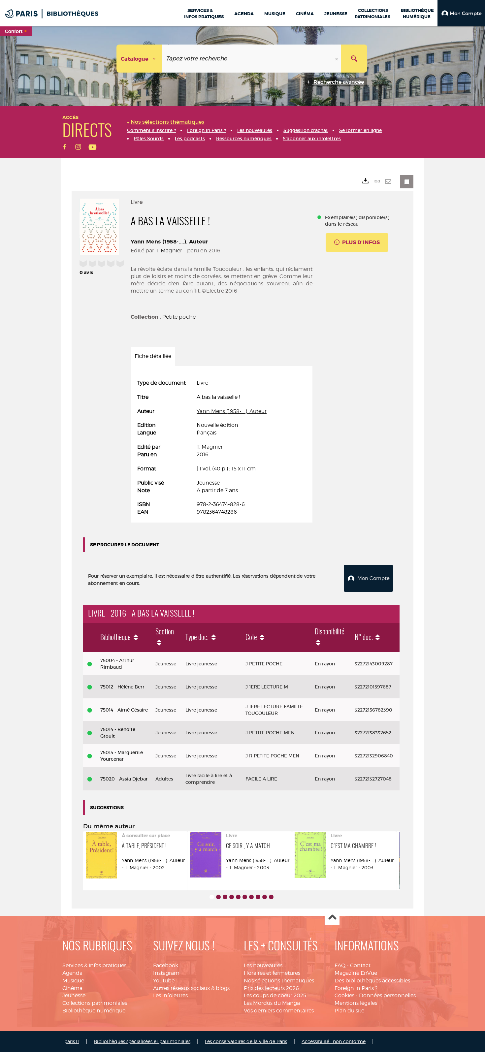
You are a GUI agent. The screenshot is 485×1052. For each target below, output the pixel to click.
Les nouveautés (263, 965)
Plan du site (349, 1010)
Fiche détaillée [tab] (153, 356)
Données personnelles (387, 995)
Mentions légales (356, 1003)
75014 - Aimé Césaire (124, 710)
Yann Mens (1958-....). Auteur (170, 241)
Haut (332, 917)
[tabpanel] (221, 447)
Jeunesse (73, 995)
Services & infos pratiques (94, 965)
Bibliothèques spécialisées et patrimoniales (142, 1041)
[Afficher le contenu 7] (251, 897)
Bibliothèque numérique (93, 1010)
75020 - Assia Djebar (124, 779)
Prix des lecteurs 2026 (271, 988)
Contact (360, 965)
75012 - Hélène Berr (122, 687)
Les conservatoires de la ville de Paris (246, 1041)
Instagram (166, 973)
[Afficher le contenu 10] (271, 897)
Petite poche (179, 317)
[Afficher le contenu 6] (244, 897)
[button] (461, 13)
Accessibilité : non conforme (334, 1041)
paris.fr (71, 1041)
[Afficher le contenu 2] (218, 897)
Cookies (344, 995)
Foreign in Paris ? (356, 988)
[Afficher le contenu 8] (258, 897)
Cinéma (72, 988)
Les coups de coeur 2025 (275, 995)
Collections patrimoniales (94, 1003)
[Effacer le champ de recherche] (337, 59)
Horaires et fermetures (272, 973)
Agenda (72, 973)
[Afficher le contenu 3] (225, 897)
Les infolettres (170, 995)
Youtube (164, 980)
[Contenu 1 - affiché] (212, 897)
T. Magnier (169, 250)
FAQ (340, 965)
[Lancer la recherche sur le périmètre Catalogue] (354, 59)
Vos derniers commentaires (279, 1010)
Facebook (165, 965)
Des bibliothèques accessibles (372, 980)
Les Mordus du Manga (272, 1003)
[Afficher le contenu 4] (231, 897)
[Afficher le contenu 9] (264, 897)
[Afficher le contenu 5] (238, 897)
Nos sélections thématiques (279, 980)
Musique (73, 980)
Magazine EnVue (356, 973)
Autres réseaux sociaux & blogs (191, 988)
